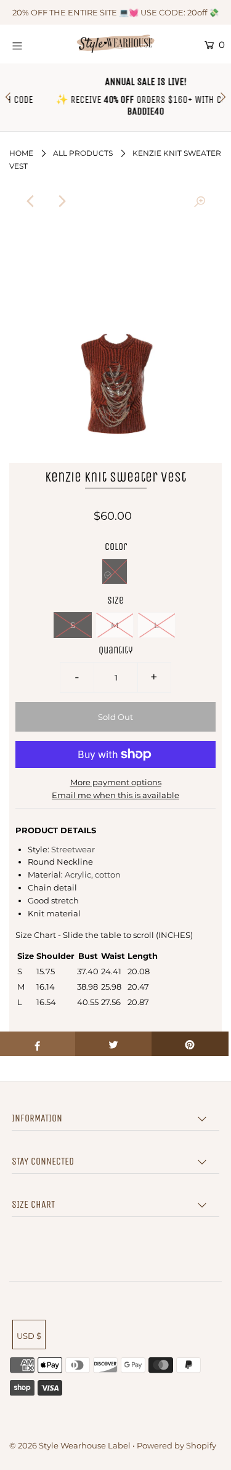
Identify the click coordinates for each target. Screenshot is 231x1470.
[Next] (61, 201)
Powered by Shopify (176, 1445)
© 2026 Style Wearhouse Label (70, 1445)
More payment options (115, 782)
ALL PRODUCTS (83, 153)
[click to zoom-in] (199, 201)
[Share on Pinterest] (190, 1044)
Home (21, 153)
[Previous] (31, 201)
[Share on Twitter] (113, 1044)
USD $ (29, 1336)
